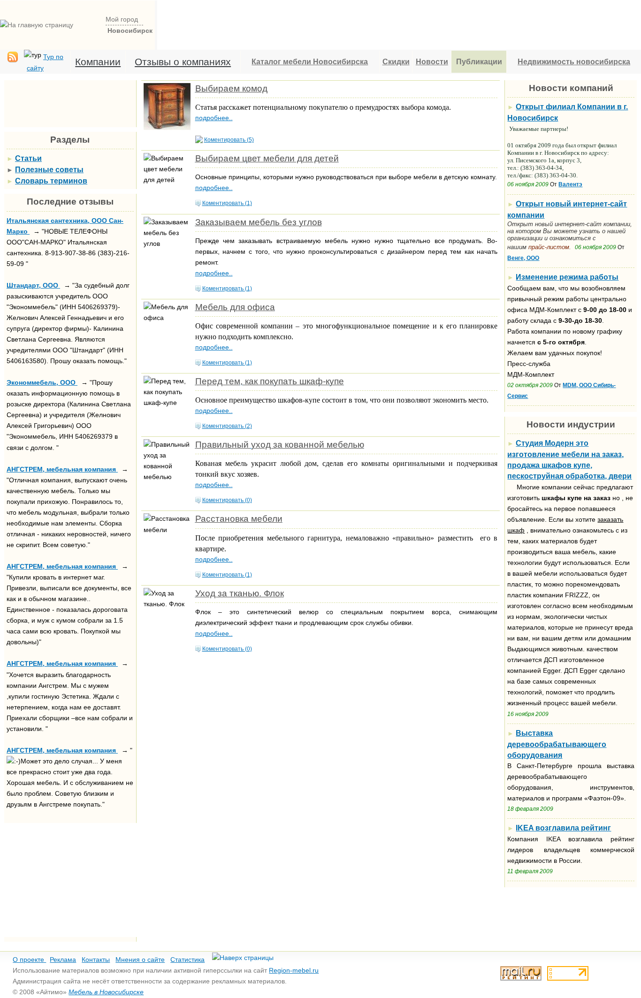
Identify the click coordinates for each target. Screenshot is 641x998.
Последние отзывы (70, 201)
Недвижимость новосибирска (574, 62)
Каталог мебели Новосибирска (310, 62)
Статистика (187, 959)
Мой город (122, 19)
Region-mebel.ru (294, 970)
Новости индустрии (571, 424)
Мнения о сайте (140, 959)
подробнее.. (214, 118)
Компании (98, 61)
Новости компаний (571, 88)
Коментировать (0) (227, 500)
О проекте (29, 959)
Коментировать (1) (227, 203)
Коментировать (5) (229, 140)
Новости (432, 62)
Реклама (63, 959)
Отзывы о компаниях (183, 61)
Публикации (479, 62)
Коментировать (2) (227, 426)
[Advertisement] (399, 21)
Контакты (96, 959)
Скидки (396, 62)
